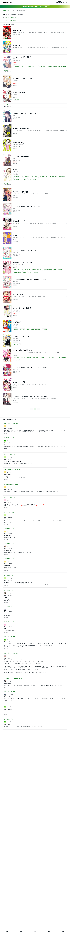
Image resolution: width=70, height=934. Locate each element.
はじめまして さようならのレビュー (13, 678)
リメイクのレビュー (9, 528)
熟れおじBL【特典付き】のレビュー (13, 484)
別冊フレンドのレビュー (10, 438)
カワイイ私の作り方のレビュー (11, 423)
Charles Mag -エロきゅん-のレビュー (13, 469)
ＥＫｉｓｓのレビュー (9, 512)
